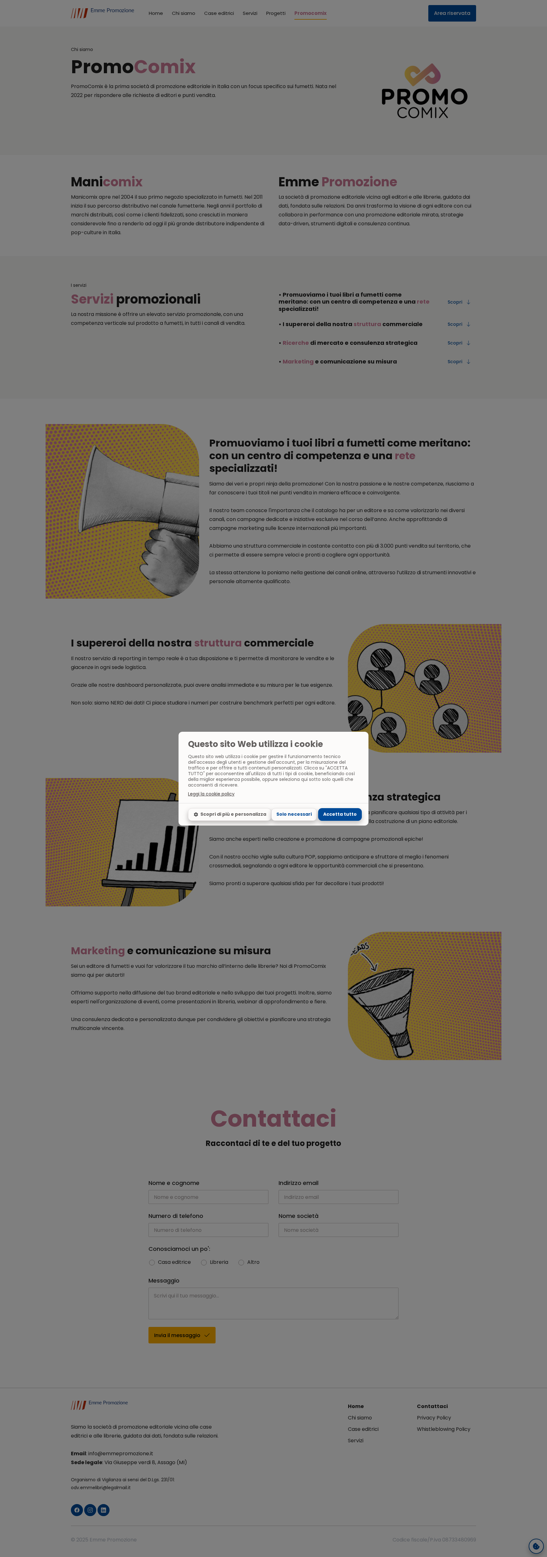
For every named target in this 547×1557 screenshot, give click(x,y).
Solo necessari (294, 814)
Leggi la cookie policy (211, 794)
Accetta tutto (340, 814)
